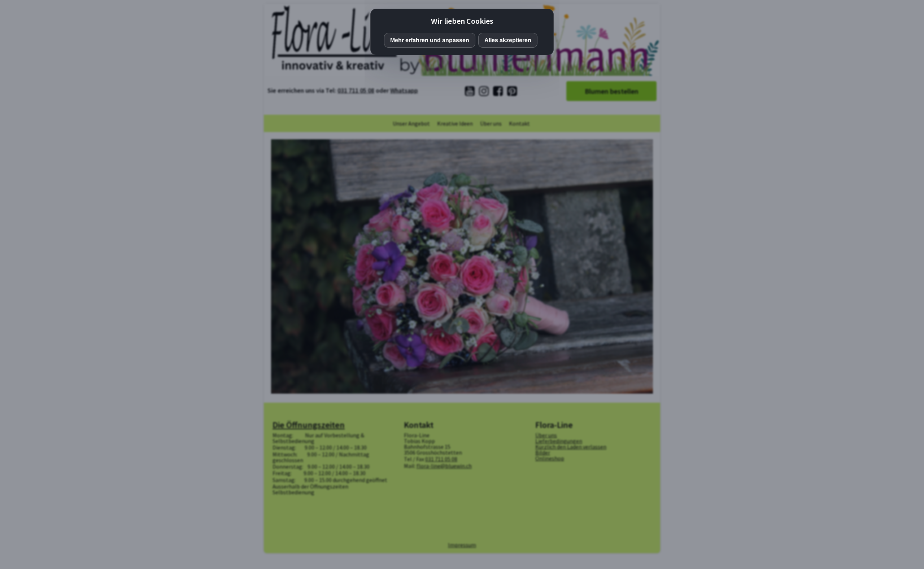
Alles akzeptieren (507, 40)
